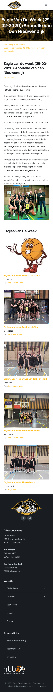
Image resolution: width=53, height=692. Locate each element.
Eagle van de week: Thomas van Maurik (22, 275)
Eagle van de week (15, 283)
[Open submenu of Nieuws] (44, 613)
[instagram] (29, 518)
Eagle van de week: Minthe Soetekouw (22, 430)
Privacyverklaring (40, 683)
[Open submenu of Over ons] (44, 596)
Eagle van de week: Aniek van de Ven (21, 327)
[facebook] (23, 518)
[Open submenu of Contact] (44, 621)
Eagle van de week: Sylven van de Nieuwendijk (25, 378)
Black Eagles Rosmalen (22, 683)
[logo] (14, 1)
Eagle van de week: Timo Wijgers (19, 482)
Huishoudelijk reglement (16, 686)
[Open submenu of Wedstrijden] (44, 588)
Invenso (43, 686)
